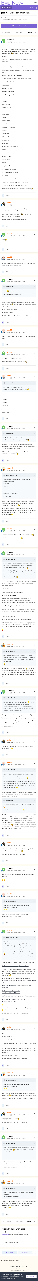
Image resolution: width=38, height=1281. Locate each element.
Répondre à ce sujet (19, 26)
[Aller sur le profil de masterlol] (3, 469)
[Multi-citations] (3, 195)
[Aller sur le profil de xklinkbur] (3, 41)
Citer (7, 195)
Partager (10, 1252)
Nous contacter (15, 1266)
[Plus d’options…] (34, 41)
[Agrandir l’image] (12, 53)
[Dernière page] (35, 32)
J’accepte (31, 1276)
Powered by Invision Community (19, 1270)
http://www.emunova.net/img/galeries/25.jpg (15, 966)
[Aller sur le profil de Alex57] (3, 258)
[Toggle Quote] (4, 286)
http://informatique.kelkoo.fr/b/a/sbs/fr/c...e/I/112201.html (19, 996)
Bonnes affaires (22, 19)
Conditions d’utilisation (8, 1278)
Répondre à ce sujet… (12, 1242)
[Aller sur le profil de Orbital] (3, 235)
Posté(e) (16, 42)
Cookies (25, 1266)
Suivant (30, 32)
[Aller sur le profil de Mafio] (3, 204)
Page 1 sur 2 (20, 32)
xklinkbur (7, 18)
